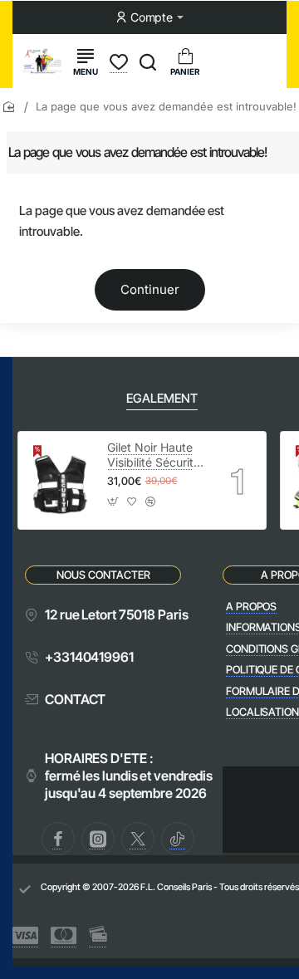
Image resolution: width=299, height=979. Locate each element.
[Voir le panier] (185, 61)
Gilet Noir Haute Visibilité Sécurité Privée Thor (153, 455)
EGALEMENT (162, 398)
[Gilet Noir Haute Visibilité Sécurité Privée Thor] (60, 480)
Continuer (149, 289)
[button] (113, 506)
